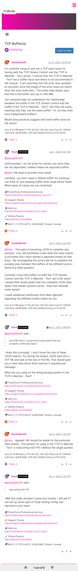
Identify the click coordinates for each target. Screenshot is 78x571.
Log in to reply (64, 50)
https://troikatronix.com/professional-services (28, 195)
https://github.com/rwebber (18, 219)
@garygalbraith (14, 158)
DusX (14, 151)
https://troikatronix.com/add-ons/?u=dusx (26, 211)
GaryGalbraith (18, 62)
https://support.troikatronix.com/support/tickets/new (31, 203)
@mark (9, 172)
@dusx (9, 249)
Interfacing (16, 49)
